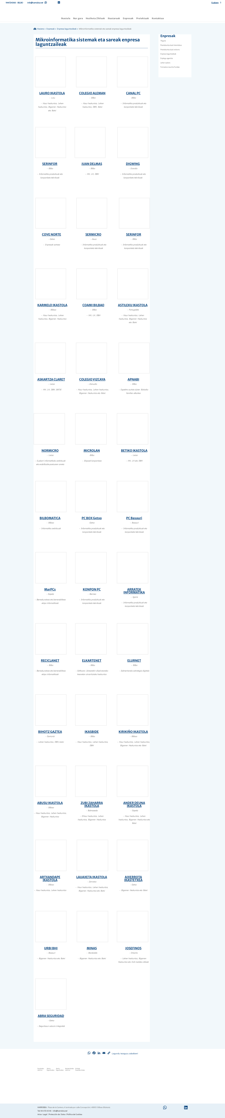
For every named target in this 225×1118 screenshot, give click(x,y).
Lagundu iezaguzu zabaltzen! (125, 1053)
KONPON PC (92, 589)
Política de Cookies (74, 1114)
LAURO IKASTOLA (52, 93)
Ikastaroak (114, 18)
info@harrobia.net (60, 1110)
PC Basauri (134, 518)
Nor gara (78, 18)
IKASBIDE (92, 732)
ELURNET (134, 660)
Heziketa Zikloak (95, 18)
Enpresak (128, 18)
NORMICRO (50, 450)
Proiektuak (142, 18)
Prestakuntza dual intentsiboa (171, 45)
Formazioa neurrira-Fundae (170, 67)
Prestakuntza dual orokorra (170, 49)
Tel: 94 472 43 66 (44, 1110)
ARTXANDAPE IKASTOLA (50, 878)
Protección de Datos (57, 1114)
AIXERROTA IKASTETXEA (133, 878)
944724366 (11, 2)
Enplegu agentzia (166, 58)
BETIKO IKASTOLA (134, 450)
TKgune (163, 41)
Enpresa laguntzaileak (66, 28)
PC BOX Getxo (92, 518)
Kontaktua (158, 18)
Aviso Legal (42, 1114)
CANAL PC (133, 93)
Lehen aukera (165, 63)
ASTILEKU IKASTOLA (133, 305)
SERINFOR (49, 164)
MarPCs (50, 589)
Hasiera (40, 28)
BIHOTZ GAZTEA (50, 732)
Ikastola (65, 18)
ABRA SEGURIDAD (51, 1016)
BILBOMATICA (50, 518)
